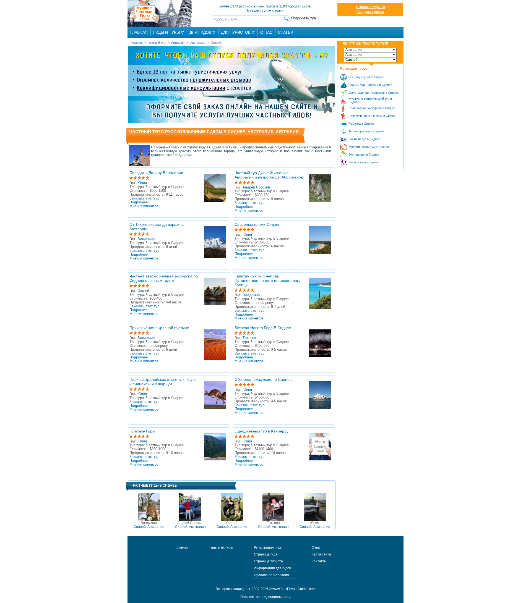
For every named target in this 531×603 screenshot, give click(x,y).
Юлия (142, 183)
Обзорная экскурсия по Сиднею (264, 379)
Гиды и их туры (221, 547)
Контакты (319, 561)
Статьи (285, 32)
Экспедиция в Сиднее (363, 154)
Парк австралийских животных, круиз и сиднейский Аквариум (162, 381)
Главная (139, 32)
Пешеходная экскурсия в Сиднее (371, 108)
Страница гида (265, 554)
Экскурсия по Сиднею (363, 162)
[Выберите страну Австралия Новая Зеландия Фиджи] (370, 54)
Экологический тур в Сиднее (368, 146)
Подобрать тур (303, 18)
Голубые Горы (142, 431)
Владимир (146, 239)
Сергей (143, 291)
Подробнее (138, 202)
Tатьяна (249, 338)
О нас (316, 547)
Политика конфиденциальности (265, 597)
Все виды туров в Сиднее (366, 77)
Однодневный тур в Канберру (261, 431)
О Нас (266, 32)
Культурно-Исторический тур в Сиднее (370, 100)
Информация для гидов (272, 568)
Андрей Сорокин (256, 187)
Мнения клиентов (143, 206)
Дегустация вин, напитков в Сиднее (373, 92)
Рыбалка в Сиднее (361, 123)
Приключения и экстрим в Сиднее (372, 115)
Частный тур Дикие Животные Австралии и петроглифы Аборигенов (269, 175)
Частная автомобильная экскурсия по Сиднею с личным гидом (163, 278)
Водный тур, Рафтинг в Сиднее (370, 84)
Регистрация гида (268, 547)
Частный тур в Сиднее (364, 139)
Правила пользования (271, 575)
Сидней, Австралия (149, 525)
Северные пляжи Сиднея (257, 224)
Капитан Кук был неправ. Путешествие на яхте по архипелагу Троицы (267, 280)
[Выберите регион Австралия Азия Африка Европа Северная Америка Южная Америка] (370, 49)
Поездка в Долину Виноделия (156, 173)
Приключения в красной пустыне (159, 328)
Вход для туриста (370, 12)
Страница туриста (370, 7)
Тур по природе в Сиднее (366, 131)
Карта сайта (321, 554)
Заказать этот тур (144, 198)
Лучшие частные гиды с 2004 (160, 13)
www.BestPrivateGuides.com (294, 589)
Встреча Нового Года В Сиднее (263, 328)
